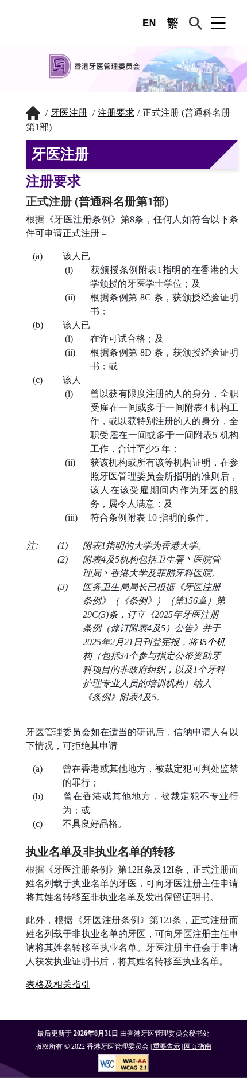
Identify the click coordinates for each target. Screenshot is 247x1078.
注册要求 (116, 113)
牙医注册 (69, 113)
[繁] (172, 23)
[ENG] (149, 23)
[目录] (218, 23)
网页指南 (197, 1046)
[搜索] (195, 23)
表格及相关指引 (58, 984)
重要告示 (166, 1046)
